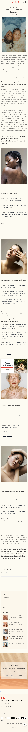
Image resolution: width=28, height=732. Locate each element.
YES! (7, 367)
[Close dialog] (26, 360)
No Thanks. (7, 369)
